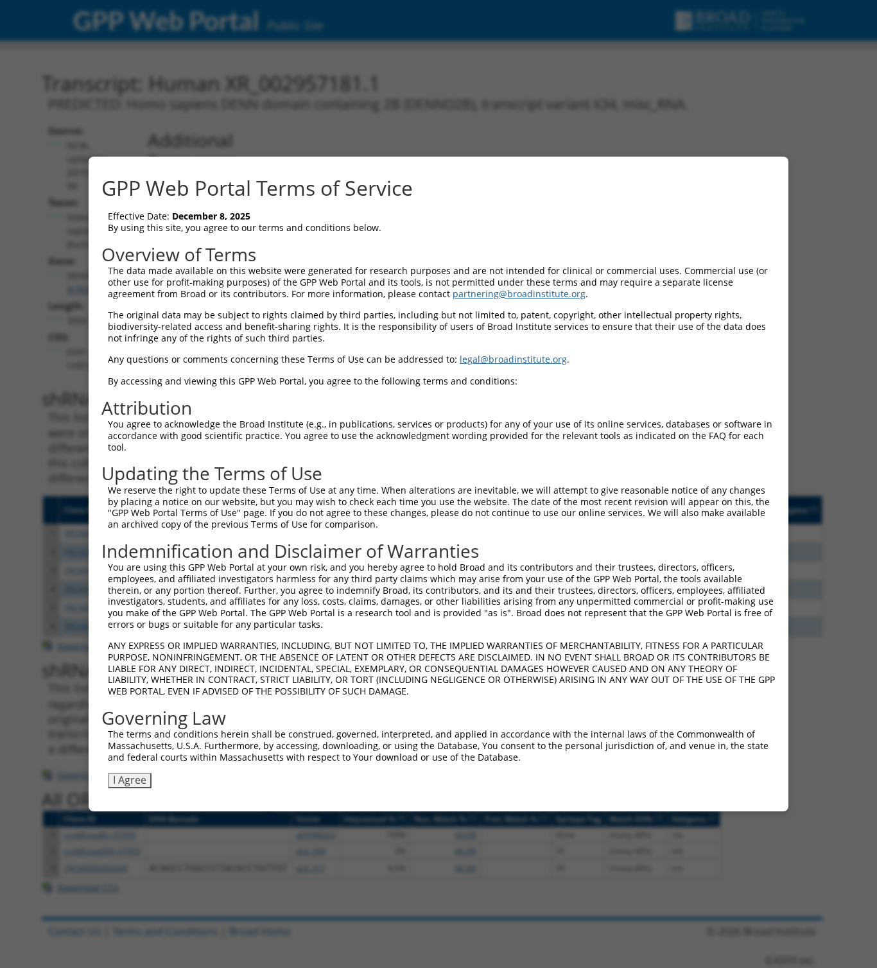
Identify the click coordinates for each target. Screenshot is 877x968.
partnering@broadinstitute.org (519, 294)
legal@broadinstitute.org (513, 359)
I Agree (129, 780)
